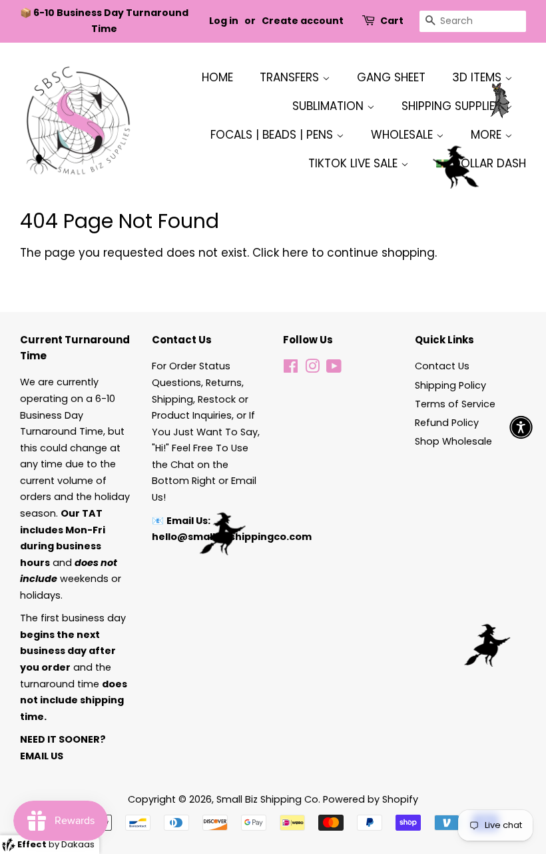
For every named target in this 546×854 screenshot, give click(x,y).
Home (217, 77)
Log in (223, 20)
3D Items (478, 77)
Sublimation (329, 106)
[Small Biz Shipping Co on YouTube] (334, 368)
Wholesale (403, 135)
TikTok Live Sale (354, 163)
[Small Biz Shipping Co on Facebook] (290, 368)
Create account (303, 20)
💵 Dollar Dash (480, 163)
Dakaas (78, 844)
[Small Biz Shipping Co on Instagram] (312, 368)
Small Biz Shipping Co (267, 799)
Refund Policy (447, 422)
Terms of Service (455, 404)
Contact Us (442, 366)
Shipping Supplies (453, 106)
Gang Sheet (391, 77)
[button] (521, 427)
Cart (392, 20)
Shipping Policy (450, 385)
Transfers (291, 77)
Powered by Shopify (370, 799)
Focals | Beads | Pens (273, 135)
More (488, 135)
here (295, 253)
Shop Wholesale (453, 441)
